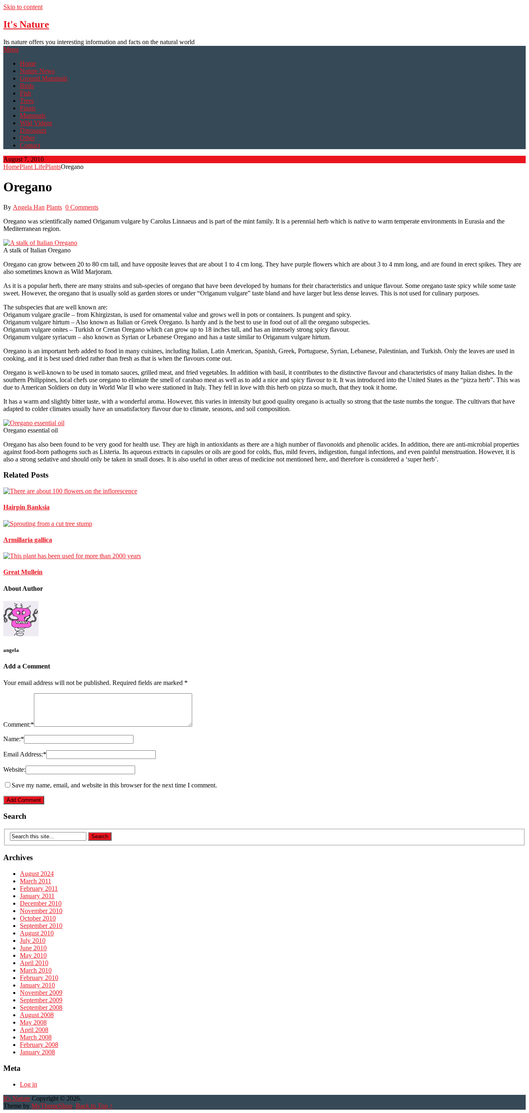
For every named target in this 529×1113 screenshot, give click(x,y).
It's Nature (26, 24)
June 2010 (33, 947)
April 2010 (34, 962)
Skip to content (23, 6)
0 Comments (81, 207)
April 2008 (34, 1029)
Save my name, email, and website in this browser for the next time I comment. (114, 785)
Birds (27, 85)
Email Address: (24, 754)
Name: (13, 738)
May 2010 (33, 955)
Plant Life (32, 166)
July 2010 (32, 940)
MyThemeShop (51, 1105)
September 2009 (41, 1000)
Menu (11, 49)
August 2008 (37, 1014)
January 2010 (37, 985)
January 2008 (37, 1052)
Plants (28, 108)
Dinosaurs (33, 130)
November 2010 (41, 910)
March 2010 (36, 970)
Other (27, 137)
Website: (14, 769)
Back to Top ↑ (94, 1105)
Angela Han (29, 207)
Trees (27, 100)
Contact (30, 145)
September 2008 (41, 1007)
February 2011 (39, 888)
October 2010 (38, 918)
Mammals (32, 115)
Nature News (37, 70)
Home (28, 63)
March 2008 (36, 1037)
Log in (28, 1084)
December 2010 (41, 903)
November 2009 (41, 992)
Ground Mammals (43, 78)
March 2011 (35, 881)
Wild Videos (36, 122)
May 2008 (33, 1022)
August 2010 (37, 933)
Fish (25, 93)
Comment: (18, 724)
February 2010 (39, 977)
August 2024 (37, 873)
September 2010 (41, 925)
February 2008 (39, 1044)
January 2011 (37, 895)
